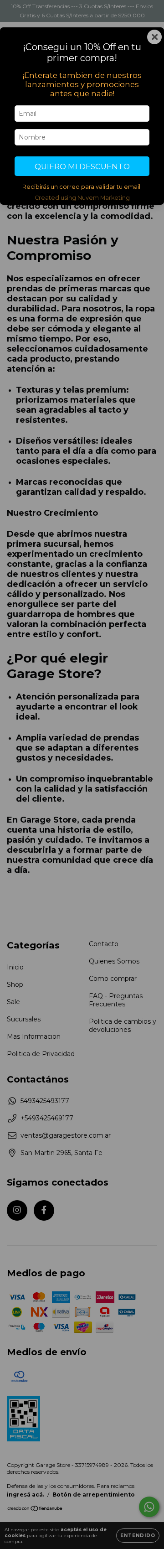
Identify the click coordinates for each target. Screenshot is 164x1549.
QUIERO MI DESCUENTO (82, 166)
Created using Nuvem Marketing (82, 197)
